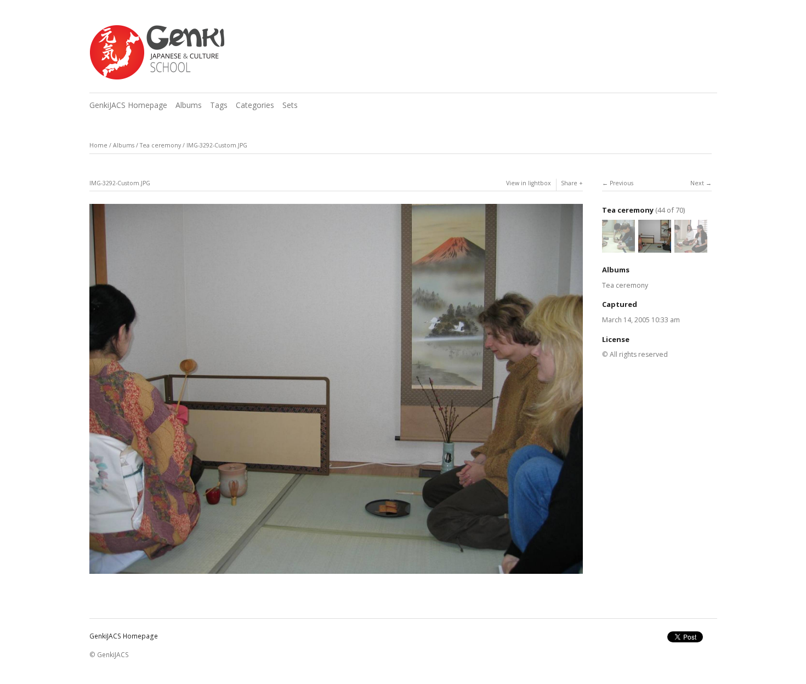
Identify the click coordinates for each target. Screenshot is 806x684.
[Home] (156, 53)
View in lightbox (528, 183)
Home (98, 145)
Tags (219, 105)
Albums (188, 105)
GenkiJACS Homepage (128, 105)
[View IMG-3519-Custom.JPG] (690, 247)
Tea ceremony (160, 145)
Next (697, 183)
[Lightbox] (336, 574)
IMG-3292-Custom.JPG (216, 145)
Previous (621, 183)
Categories (255, 105)
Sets (290, 105)
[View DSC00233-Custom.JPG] (618, 247)
